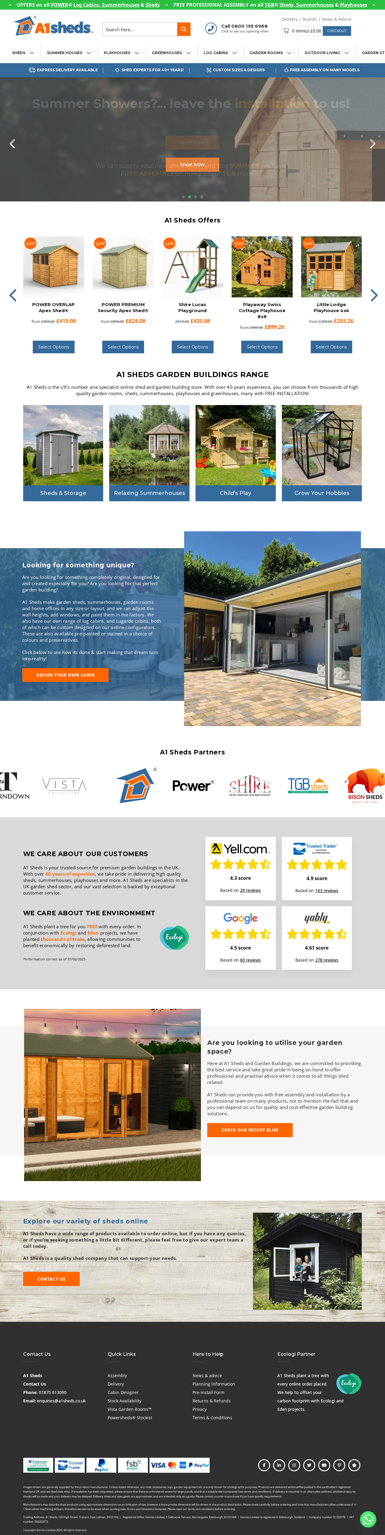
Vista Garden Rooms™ (130, 1409)
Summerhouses (121, 5)
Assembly (117, 1375)
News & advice (207, 1375)
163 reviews (326, 890)
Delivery (290, 19)
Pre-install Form (208, 1392)
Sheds (153, 5)
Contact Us (34, 1384)
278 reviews (326, 960)
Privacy (199, 1409)
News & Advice (337, 19)
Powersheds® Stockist (130, 1417)
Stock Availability (124, 1401)
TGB (269, 5)
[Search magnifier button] (183, 29)
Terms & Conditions (212, 1417)
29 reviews (250, 890)
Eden (93, 933)
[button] (316, 31)
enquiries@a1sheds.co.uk (61, 1401)
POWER (59, 5)
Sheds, (287, 5)
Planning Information (213, 1384)
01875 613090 (52, 1392)
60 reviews (250, 960)
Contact (364, 19)
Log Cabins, (87, 5)
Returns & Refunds (211, 1401)
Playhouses (353, 5)
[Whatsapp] (368, 1519)
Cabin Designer (123, 1392)
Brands (310, 19)
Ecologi (68, 933)
